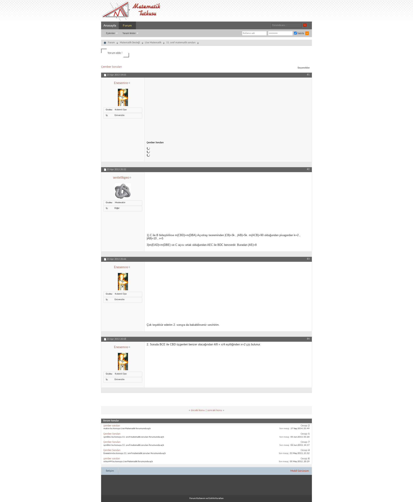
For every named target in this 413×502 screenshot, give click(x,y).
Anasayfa (109, 25)
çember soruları (111, 425)
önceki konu (198, 410)
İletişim (110, 470)
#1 (308, 74)
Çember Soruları (111, 67)
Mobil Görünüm (299, 470)
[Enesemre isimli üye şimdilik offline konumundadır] (123, 105)
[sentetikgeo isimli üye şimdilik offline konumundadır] (123, 198)
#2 (308, 169)
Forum (127, 25)
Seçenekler (303, 67)
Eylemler (110, 33)
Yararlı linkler (129, 33)
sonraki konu (214, 410)
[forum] (105, 43)
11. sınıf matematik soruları (181, 42)
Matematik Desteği (130, 42)
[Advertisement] (228, 108)
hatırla (300, 33)
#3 (308, 259)
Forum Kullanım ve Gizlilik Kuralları (207, 498)
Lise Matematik (153, 42)
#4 (308, 339)
